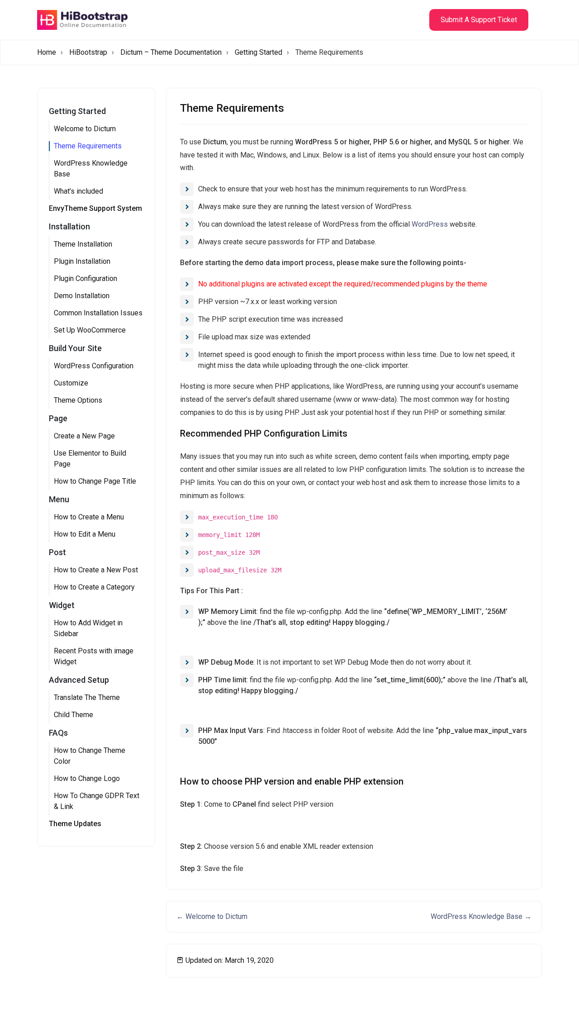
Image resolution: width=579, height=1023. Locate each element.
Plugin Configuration (85, 278)
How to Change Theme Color (89, 756)
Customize (71, 383)
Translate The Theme (87, 697)
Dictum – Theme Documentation (171, 52)
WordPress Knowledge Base (91, 168)
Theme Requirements (88, 146)
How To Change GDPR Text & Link (96, 801)
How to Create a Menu (89, 517)
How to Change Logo (87, 778)
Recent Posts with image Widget (93, 656)
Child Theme (73, 714)
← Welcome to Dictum (211, 916)
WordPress (430, 224)
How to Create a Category (94, 587)
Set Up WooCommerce (90, 330)
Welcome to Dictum (85, 128)
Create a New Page (84, 436)
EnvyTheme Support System (95, 208)
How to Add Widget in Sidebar (88, 628)
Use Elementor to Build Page (90, 458)
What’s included (78, 191)
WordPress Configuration (93, 366)
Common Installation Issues (98, 313)
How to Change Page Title (95, 481)
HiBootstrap (88, 52)
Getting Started (258, 52)
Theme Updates (75, 823)
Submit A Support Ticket (479, 19)
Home (46, 52)
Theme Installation (83, 244)
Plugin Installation (82, 261)
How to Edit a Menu (84, 534)
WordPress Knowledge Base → (481, 916)
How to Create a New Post (96, 570)
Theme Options (78, 400)
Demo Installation (81, 295)
